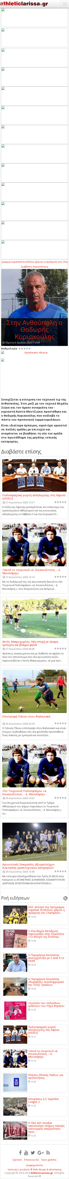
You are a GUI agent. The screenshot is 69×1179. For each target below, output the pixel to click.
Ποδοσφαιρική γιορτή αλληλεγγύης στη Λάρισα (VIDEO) (33, 497)
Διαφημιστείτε (34, 1165)
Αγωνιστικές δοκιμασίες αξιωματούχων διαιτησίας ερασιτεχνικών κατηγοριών (28, 866)
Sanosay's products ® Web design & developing (35, 1169)
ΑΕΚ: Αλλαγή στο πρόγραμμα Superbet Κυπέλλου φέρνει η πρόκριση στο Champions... (46, 910)
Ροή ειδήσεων (15, 898)
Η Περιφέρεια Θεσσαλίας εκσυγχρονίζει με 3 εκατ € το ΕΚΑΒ (46, 958)
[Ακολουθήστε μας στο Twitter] (33, 1152)
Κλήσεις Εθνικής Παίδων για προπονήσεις (45, 1076)
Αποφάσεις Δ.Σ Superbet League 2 (43, 1100)
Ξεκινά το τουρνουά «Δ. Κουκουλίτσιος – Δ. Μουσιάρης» (31, 571)
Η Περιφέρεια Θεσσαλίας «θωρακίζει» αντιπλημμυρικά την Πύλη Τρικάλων (46, 982)
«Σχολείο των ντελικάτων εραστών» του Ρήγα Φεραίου (46, 1004)
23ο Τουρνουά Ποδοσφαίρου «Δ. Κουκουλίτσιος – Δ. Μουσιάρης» (24, 792)
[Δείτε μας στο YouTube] (26, 1152)
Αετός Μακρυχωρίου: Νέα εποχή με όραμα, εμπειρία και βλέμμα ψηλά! (30, 643)
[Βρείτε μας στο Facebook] (20, 1152)
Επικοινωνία (31, 1159)
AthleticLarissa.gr (42, 1173)
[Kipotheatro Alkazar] (34, 352)
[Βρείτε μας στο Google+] (41, 1152)
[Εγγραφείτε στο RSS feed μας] (48, 1152)
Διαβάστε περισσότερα (34, 266)
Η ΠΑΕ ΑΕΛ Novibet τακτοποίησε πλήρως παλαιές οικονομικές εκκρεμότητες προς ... (46, 1127)
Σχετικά (17, 1159)
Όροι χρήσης (48, 1159)
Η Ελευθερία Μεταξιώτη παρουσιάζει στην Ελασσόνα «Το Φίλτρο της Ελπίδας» (46, 934)
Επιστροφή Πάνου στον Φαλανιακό (26, 716)
